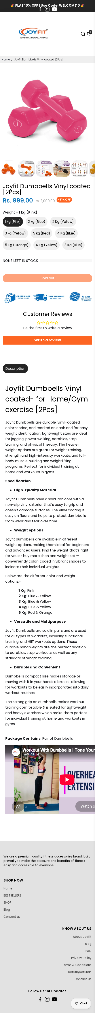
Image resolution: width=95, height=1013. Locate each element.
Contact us (12, 917)
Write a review (47, 340)
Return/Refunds (79, 972)
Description (15, 368)
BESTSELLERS (12, 895)
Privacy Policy (81, 958)
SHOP (7, 902)
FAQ (88, 951)
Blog (7, 910)
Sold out (48, 278)
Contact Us (82, 979)
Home (6, 59)
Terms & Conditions (76, 965)
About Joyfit (82, 937)
